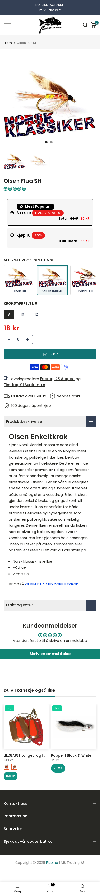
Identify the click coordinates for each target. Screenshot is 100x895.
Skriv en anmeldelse (50, 653)
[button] (15, 188)
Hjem (8, 42)
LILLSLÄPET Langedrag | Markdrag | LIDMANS (41, 755)
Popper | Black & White (71, 755)
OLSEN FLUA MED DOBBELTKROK (51, 584)
